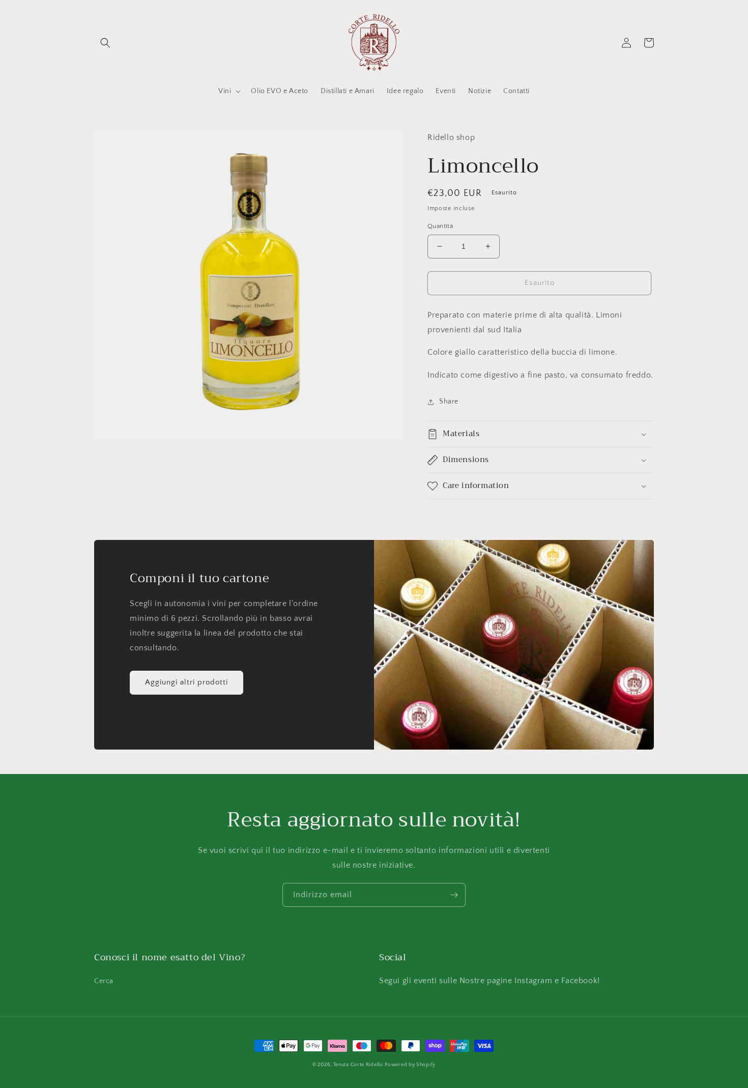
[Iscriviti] (454, 895)
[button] (105, 43)
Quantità (440, 226)
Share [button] (448, 401)
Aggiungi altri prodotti (186, 682)
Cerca (103, 981)
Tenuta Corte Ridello (358, 1065)
